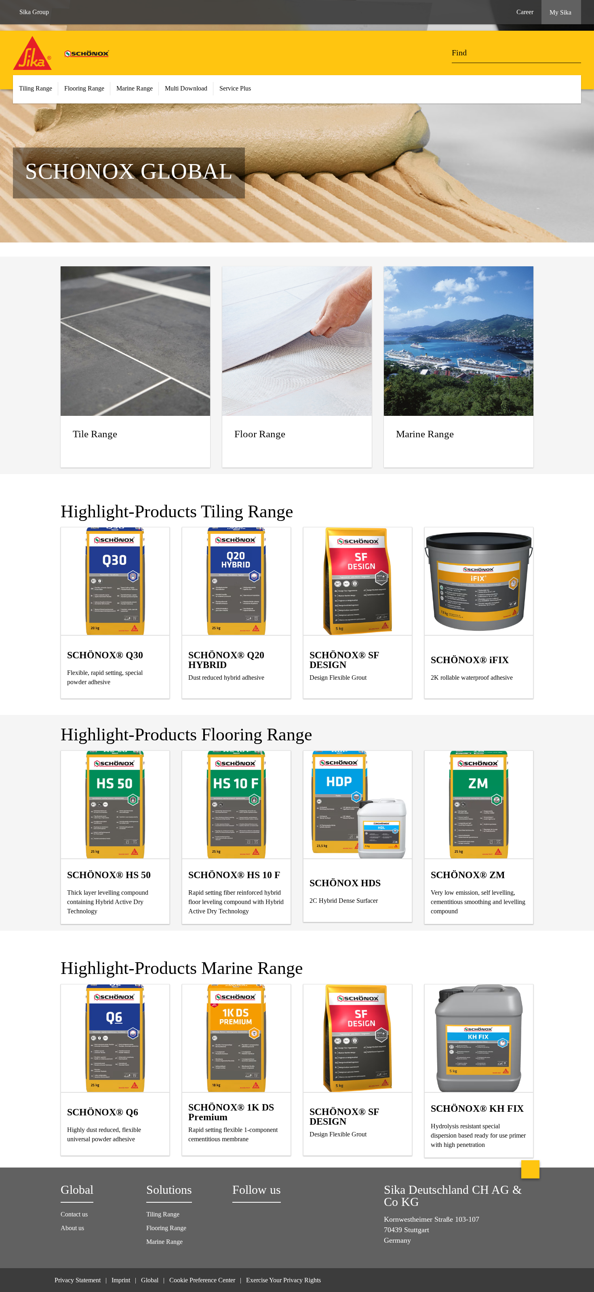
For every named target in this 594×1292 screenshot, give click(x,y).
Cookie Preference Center (202, 1280)
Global (149, 1280)
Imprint (121, 1280)
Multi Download (186, 88)
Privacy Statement (78, 1280)
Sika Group (34, 11)
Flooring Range (166, 1228)
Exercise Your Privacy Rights (284, 1280)
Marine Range (164, 1241)
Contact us (74, 1214)
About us (72, 1228)
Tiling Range (162, 1214)
